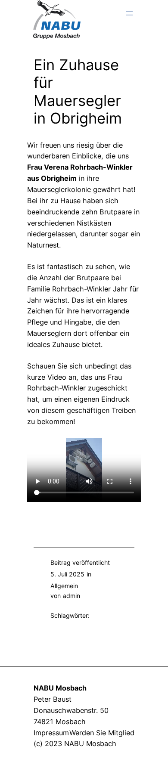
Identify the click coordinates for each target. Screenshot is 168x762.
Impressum (51, 732)
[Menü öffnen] (129, 13)
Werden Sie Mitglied (101, 732)
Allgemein (64, 585)
